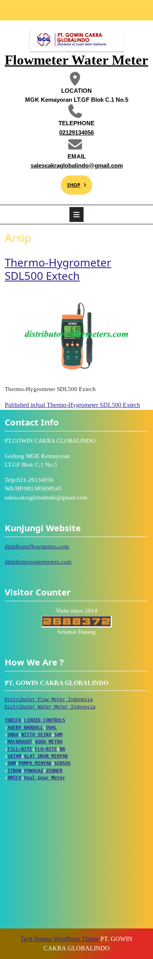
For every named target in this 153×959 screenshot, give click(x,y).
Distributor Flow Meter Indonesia (49, 699)
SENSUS (62, 763)
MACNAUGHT (19, 741)
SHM (58, 734)
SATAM (14, 756)
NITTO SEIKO (36, 734)
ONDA (12, 734)
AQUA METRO (48, 741)
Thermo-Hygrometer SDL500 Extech (58, 269)
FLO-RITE (46, 749)
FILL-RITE (19, 749)
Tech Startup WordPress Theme (59, 939)
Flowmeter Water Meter (76, 60)
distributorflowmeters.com (37, 546)
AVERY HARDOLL (25, 727)
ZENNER (54, 770)
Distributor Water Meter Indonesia (50, 707)
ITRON (14, 770)
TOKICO (13, 720)
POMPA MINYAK (34, 763)
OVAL (51, 727)
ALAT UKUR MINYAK (46, 756)
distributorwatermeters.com (38, 562)
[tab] (76, 214)
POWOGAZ (33, 770)
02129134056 (60, 132)
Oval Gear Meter (44, 778)
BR (62, 749)
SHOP (70, 181)
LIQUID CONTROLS (44, 720)
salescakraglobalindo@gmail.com (75, 165)
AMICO (14, 778)
